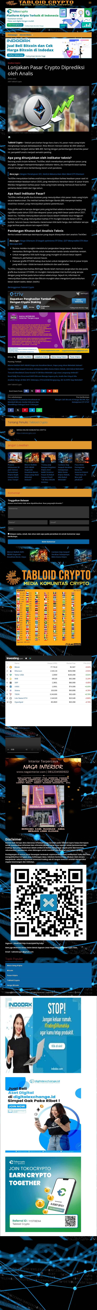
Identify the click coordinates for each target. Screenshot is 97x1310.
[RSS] (55, 391)
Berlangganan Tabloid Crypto (21, 287)
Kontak (78, 992)
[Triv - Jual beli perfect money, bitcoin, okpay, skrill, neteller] (9, 137)
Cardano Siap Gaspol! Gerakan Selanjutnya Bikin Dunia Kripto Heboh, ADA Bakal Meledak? (46, 369)
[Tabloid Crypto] (39, 3)
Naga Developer (60, 992)
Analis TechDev (25, 357)
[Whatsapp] (39, 410)
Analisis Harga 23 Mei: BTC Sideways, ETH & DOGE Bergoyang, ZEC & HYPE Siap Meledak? (45, 380)
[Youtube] (49, 391)
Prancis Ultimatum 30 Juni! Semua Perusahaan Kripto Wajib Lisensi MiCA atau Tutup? (13, 472)
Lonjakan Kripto (41, 357)
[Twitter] (32, 391)
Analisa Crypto (14, 63)
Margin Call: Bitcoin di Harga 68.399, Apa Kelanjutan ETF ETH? (72, 399)
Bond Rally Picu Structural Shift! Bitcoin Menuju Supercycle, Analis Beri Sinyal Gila (42, 376)
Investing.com (23, 728)
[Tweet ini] (18, 410)
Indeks (70, 992)
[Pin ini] (25, 410)
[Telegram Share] (32, 410)
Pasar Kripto (75, 357)
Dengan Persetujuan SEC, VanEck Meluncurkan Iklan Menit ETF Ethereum (52, 174)
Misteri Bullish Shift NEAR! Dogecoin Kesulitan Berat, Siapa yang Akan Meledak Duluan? (45, 365)
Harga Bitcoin (13, 985)
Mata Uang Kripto (59, 357)
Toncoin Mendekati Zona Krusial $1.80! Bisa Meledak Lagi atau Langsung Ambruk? (43, 372)
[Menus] (90, 2)
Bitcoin (10, 970)
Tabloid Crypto (38, 422)
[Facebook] (26, 391)
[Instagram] (37, 391)
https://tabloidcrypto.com (26, 433)
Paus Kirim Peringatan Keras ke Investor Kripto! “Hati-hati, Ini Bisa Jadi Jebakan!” (81, 472)
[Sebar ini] (11, 410)
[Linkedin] (43, 391)
